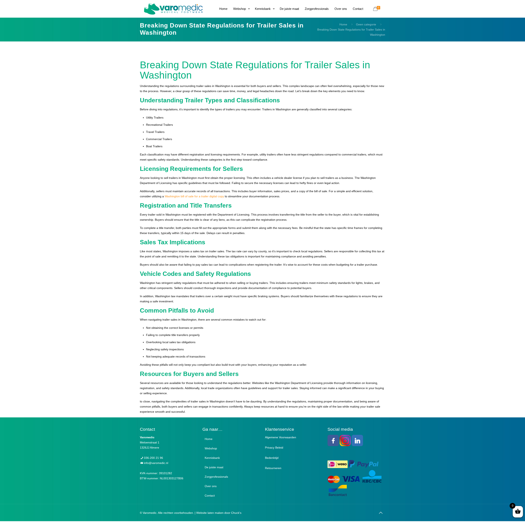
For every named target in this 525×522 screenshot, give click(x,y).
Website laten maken (210, 512)
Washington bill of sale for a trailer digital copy (194, 196)
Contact (210, 495)
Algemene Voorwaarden (280, 437)
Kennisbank (212, 457)
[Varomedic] (173, 8)
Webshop (211, 448)
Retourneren (273, 468)
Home (343, 24)
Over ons (211, 486)
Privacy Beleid (274, 447)
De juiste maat (214, 467)
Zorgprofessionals (216, 476)
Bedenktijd (271, 457)
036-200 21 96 (153, 457)
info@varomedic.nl (156, 463)
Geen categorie (366, 24)
